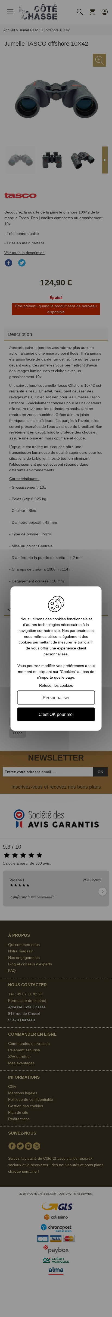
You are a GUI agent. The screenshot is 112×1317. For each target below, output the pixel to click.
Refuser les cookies (56, 685)
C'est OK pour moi (56, 714)
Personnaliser (56, 697)
